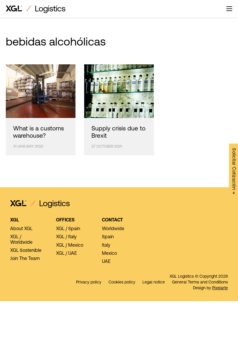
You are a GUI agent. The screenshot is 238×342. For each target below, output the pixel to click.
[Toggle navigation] (229, 9)
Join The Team (25, 258)
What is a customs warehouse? (38, 132)
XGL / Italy (66, 237)
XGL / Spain (68, 229)
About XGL (21, 229)
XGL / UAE (66, 253)
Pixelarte (220, 288)
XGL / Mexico (69, 245)
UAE (106, 261)
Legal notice (154, 282)
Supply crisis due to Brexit (118, 132)
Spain (108, 237)
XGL (14, 220)
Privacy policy (88, 282)
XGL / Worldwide (21, 240)
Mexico (109, 253)
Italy (106, 245)
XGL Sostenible (26, 250)
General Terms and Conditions (200, 282)
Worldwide (113, 229)
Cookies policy (122, 282)
